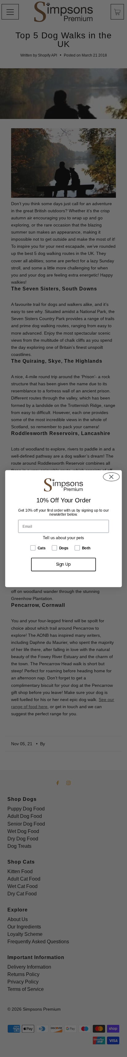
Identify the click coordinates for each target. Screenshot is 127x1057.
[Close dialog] (111, 476)
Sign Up (63, 564)
